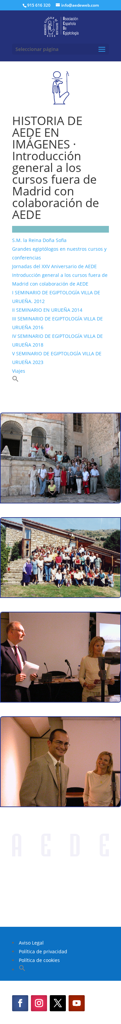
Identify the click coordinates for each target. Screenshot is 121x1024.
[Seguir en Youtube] (77, 1003)
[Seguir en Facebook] (20, 1003)
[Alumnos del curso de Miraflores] (60, 595)
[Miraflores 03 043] (60, 804)
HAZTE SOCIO (60, 901)
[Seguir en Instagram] (39, 1003)
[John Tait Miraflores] (60, 700)
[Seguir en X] (58, 1003)
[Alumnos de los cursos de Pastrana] (60, 501)
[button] (15, 380)
